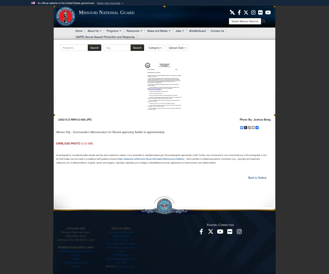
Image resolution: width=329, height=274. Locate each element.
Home (79, 31)
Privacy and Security (121, 232)
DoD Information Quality (120, 243)
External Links (120, 236)
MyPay (76, 255)
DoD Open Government (121, 247)
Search (94, 48)
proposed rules (126, 266)
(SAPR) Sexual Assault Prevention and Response (105, 37)
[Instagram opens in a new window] (253, 12)
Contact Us (217, 31)
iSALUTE (120, 262)
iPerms (76, 266)
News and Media (157, 31)
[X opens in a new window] (246, 12)
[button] (110, 3)
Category (154, 48)
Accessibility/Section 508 (121, 258)
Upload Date (176, 48)
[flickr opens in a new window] (260, 12)
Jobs (178, 31)
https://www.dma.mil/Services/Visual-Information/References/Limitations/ (151, 158)
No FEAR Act (121, 255)
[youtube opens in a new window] (268, 12)
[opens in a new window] (232, 12)
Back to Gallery (257, 177)
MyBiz (75, 258)
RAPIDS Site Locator (75, 262)
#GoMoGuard (197, 31)
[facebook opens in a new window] (239, 12)
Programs (112, 31)
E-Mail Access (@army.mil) (76, 251)
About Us (93, 31)
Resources (132, 31)
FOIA (121, 251)
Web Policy (121, 239)
